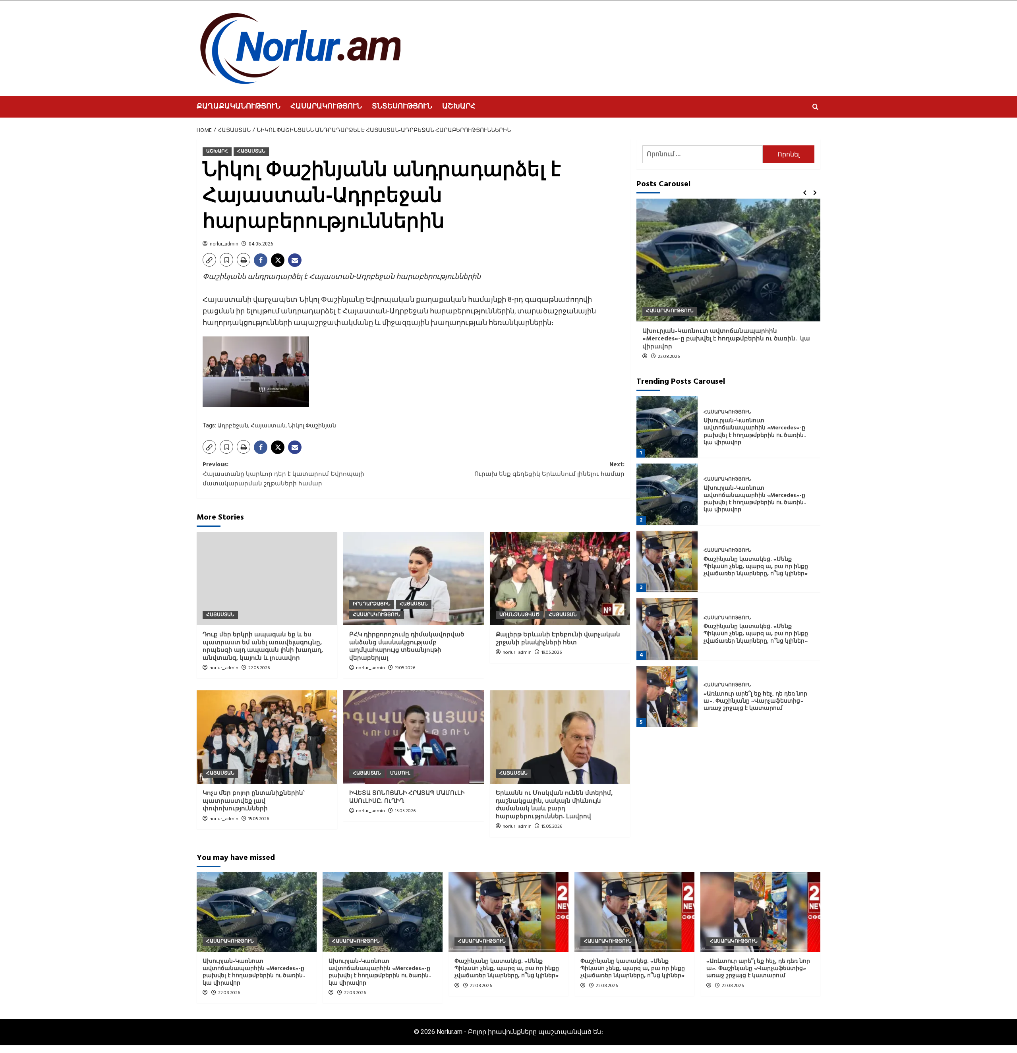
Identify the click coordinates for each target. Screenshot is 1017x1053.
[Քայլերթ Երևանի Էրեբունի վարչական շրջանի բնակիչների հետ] (560, 579)
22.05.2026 (259, 668)
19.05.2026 (405, 668)
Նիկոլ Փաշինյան (312, 425)
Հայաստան (268, 425)
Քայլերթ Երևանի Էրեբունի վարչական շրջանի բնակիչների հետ (558, 638)
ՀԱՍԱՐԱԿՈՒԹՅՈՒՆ (326, 106)
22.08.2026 (669, 357)
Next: (549, 469)
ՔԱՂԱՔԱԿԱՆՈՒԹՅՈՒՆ (238, 106)
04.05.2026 (261, 244)
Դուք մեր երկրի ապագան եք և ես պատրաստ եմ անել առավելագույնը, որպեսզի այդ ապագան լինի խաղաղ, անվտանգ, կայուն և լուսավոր (263, 646)
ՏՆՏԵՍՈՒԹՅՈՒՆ (402, 106)
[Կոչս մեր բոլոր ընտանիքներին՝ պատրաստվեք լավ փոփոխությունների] (267, 737)
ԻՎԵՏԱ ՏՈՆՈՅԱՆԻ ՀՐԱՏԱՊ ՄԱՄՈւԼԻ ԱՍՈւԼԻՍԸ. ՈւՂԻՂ (406, 797)
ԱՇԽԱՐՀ (459, 106)
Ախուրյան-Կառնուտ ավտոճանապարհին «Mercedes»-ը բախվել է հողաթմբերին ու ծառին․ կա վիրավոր (726, 338)
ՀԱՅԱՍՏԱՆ (251, 151)
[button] (815, 107)
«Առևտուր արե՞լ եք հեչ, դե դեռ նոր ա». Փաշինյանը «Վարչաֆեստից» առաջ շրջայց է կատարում (755, 701)
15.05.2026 (258, 819)
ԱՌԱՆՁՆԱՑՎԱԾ (519, 615)
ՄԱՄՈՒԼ (400, 773)
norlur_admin (224, 244)
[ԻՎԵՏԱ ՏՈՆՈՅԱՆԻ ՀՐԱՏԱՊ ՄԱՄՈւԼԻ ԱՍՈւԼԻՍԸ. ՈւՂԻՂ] (413, 737)
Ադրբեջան (232, 425)
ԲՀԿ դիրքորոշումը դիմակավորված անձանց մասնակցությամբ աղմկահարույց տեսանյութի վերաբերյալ (406, 646)
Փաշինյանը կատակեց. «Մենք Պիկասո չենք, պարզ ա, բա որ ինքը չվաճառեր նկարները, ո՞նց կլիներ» (756, 566)
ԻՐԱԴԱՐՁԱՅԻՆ (372, 604)
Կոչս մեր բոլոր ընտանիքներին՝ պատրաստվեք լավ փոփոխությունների (254, 800)
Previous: (283, 474)
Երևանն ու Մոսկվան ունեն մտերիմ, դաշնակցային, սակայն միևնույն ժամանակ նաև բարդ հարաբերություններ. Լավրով (554, 804)
